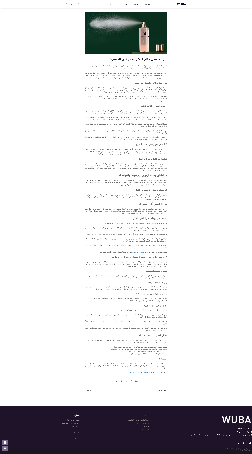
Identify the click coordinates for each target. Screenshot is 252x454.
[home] (181, 4)
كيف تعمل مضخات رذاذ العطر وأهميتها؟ (142, 372)
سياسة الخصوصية (245, 450)
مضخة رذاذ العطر (138, 252)
